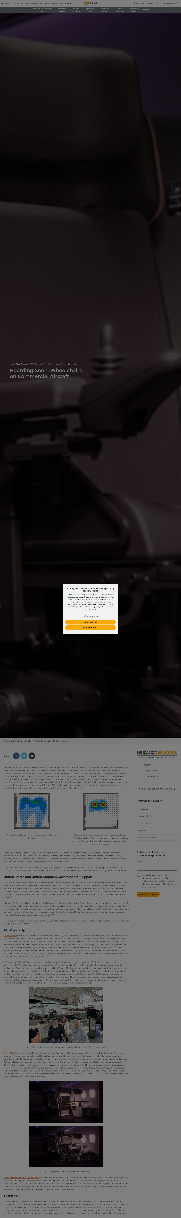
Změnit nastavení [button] (90, 616)
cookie (69, 597)
